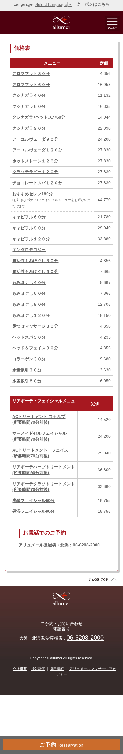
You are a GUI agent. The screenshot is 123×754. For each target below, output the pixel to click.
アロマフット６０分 (31, 84)
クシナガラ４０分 (29, 95)
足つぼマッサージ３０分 (35, 326)
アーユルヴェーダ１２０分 (37, 150)
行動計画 (38, 669)
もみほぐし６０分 (29, 293)
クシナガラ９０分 (29, 128)
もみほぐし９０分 (29, 304)
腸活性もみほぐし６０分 (35, 271)
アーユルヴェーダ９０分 (35, 139)
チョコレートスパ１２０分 (37, 182)
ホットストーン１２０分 (35, 161)
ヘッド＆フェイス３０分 (35, 347)
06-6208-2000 (85, 637)
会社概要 (20, 669)
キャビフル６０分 (29, 216)
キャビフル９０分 (29, 227)
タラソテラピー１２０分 (35, 171)
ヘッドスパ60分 (50, 117)
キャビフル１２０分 (31, 239)
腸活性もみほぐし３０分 (35, 260)
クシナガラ (22, 117)
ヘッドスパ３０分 (29, 337)
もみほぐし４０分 (29, 282)
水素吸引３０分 (26, 370)
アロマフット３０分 (31, 73)
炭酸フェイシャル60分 (33, 500)
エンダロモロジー (29, 249)
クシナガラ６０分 (29, 106)
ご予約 (61, 745)
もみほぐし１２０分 (31, 315)
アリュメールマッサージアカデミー (86, 671)
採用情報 (57, 669)
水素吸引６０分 (26, 380)
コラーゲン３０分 (29, 359)
